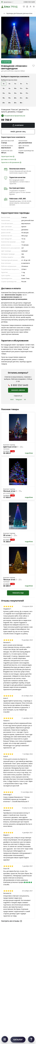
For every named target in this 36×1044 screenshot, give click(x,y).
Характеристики (6, 156)
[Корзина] (27, 7)
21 (21, 98)
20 (15, 98)
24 (9, 103)
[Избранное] (24, 7)
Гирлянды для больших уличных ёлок (19, 13)
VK (25, 399)
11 (21, 88)
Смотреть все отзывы (10, 921)
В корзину (19, 125)
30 (21, 103)
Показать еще (18, 593)
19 (9, 98)
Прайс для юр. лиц (18, 132)
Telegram (19, 399)
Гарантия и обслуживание (10, 162)
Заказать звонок (18, 390)
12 (27, 88)
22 (27, 98)
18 (3, 98)
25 (15, 103)
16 (21, 93)
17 (27, 93)
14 (9, 93)
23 (3, 103)
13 (3, 93)
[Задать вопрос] (31, 1039)
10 (15, 88)
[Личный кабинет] (31, 7)
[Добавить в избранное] (33, 65)
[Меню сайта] (34, 7)
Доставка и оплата (7, 159)
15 (15, 93)
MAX (12, 399)
